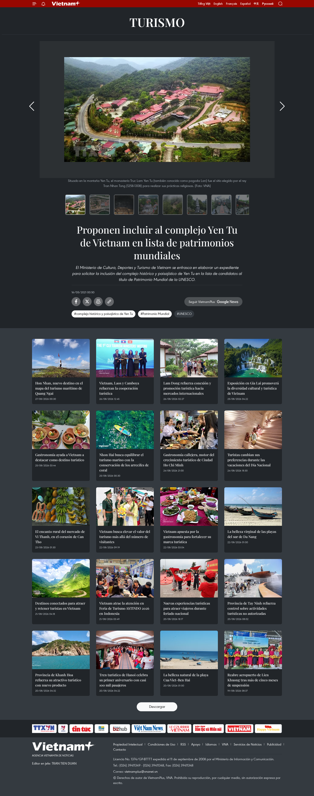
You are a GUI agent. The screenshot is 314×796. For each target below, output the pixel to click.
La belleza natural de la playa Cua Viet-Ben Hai (185, 677)
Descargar (157, 706)
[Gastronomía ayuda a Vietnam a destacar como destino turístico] (61, 430)
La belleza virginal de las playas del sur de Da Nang (251, 534)
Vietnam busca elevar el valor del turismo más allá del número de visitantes (124, 536)
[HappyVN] (268, 728)
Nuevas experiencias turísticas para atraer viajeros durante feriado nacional (186, 608)
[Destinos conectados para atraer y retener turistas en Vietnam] (61, 578)
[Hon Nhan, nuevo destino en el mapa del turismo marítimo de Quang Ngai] (61, 358)
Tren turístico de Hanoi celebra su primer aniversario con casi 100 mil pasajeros (123, 680)
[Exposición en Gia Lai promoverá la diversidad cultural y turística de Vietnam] (253, 358)
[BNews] (102, 728)
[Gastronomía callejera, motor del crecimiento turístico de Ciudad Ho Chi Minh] (189, 430)
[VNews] (63, 728)
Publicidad (274, 744)
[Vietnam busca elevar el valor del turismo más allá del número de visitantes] (125, 506)
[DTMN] (208, 728)
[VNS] (148, 728)
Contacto (119, 749)
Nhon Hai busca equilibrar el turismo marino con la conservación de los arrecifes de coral (124, 462)
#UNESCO (184, 313)
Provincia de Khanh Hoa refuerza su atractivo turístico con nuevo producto (58, 680)
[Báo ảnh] (239, 728)
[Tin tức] (81, 728)
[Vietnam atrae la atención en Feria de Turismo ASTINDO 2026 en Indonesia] (125, 578)
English (218, 4)
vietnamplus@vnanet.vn (141, 771)
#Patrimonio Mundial (155, 313)
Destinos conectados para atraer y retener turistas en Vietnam (60, 606)
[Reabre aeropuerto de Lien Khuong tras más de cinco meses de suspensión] (253, 650)
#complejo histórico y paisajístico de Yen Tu (103, 313)
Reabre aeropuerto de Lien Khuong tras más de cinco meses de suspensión (252, 680)
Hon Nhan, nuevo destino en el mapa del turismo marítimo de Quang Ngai (59, 388)
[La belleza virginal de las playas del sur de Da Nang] (253, 506)
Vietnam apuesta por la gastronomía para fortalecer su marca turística (187, 536)
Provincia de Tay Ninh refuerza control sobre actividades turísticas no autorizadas (251, 608)
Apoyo (195, 744)
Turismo (157, 22)
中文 (256, 3)
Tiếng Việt (204, 4)
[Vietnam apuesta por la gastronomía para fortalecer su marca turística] (189, 506)
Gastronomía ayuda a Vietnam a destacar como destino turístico (59, 457)
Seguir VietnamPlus (202, 301)
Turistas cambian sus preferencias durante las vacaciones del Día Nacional (249, 459)
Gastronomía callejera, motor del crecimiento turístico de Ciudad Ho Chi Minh (188, 459)
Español (245, 4)
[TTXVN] (44, 728)
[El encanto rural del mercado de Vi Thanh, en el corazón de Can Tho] (61, 506)
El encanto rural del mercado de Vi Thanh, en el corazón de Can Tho (60, 536)
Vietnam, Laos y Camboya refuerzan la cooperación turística (119, 388)
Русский (267, 3)
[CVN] (179, 728)
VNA (225, 744)
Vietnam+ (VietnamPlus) (66, 3)
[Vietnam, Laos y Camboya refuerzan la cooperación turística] (125, 358)
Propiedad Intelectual (127, 744)
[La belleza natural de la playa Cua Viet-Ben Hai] (189, 650)
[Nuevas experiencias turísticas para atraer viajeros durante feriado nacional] (189, 578)
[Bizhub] (120, 728)
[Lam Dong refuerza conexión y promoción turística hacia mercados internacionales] (189, 358)
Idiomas (211, 744)
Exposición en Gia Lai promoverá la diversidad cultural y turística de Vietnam (253, 388)
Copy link (109, 301)
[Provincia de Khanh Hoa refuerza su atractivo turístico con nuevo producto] (61, 650)
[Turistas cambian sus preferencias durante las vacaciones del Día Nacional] (253, 430)
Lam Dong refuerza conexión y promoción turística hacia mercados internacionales (187, 388)
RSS (183, 744)
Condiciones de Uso (161, 744)
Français (231, 4)
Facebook (76, 301)
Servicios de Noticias (248, 744)
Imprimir (98, 301)
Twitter (87, 301)
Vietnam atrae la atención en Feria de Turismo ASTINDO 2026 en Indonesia (124, 608)
